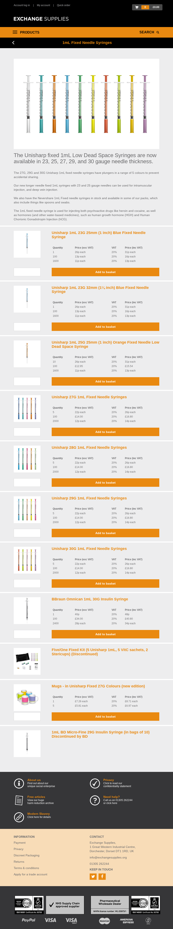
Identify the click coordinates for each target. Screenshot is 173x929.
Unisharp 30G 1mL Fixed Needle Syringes (89, 549)
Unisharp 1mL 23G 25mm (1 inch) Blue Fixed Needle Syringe (99, 235)
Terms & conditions (26, 868)
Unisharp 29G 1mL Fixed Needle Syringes (89, 498)
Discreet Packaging (26, 855)
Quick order (63, 5)
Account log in (22, 5)
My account (43, 5)
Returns (19, 861)
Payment (20, 842)
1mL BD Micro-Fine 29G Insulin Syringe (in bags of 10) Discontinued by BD (101, 734)
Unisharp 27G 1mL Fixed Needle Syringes (89, 397)
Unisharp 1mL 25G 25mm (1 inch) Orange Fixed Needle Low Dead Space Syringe (105, 344)
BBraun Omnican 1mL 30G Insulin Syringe (90, 599)
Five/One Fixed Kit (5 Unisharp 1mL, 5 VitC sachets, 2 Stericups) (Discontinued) (100, 652)
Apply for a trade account (30, 874)
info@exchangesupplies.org (108, 857)
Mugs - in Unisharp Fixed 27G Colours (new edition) (98, 686)
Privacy (18, 849)
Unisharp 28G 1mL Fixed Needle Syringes (89, 447)
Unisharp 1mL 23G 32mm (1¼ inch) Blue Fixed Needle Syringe (100, 290)
